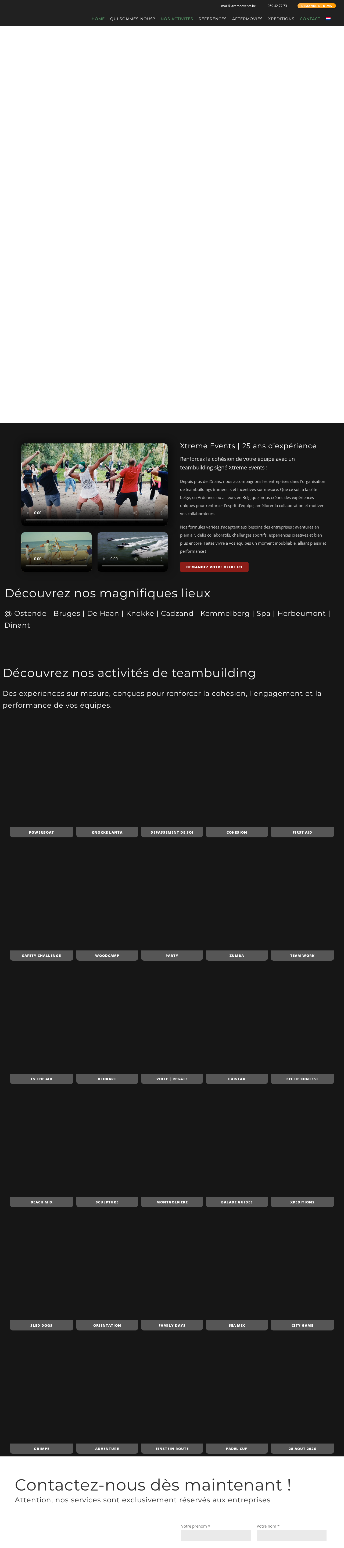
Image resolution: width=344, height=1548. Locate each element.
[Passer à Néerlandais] (328, 19)
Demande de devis (316, 6)
